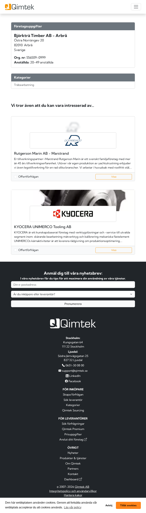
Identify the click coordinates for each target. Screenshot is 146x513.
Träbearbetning (24, 85)
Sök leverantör (73, 400)
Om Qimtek (73, 463)
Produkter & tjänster (73, 458)
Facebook (74, 381)
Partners (73, 468)
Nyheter (73, 453)
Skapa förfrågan (73, 394)
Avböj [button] (108, 505)
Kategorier (73, 405)
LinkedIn (74, 376)
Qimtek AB (82, 486)
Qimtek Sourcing (73, 410)
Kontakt (73, 474)
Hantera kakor (73, 495)
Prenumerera (73, 304)
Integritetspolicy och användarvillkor (73, 491)
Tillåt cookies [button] (128, 505)
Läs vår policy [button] (72, 507)
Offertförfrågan (28, 176)
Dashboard (71, 479)
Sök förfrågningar (73, 423)
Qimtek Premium (73, 429)
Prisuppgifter (73, 434)
